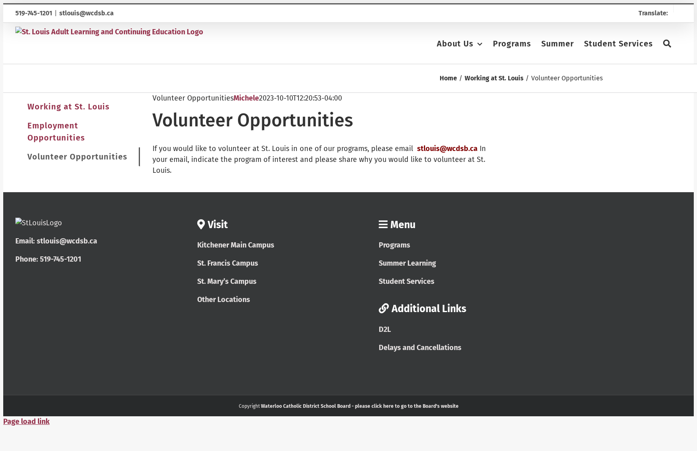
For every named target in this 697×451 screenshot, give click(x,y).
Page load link (26, 421)
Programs (394, 245)
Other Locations (223, 299)
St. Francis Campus (227, 263)
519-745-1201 (33, 13)
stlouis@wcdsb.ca (86, 13)
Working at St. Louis (68, 106)
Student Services (406, 281)
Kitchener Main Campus (235, 245)
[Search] (667, 43)
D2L (385, 329)
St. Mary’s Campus (227, 281)
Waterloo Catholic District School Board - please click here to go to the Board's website (360, 406)
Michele (246, 98)
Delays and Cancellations (420, 347)
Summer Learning (407, 263)
